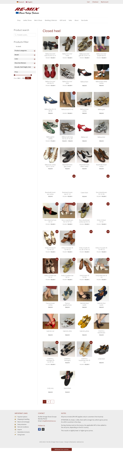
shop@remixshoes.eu (49, 421)
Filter (28, 78)
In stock (18, 46)
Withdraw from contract (61, 449)
